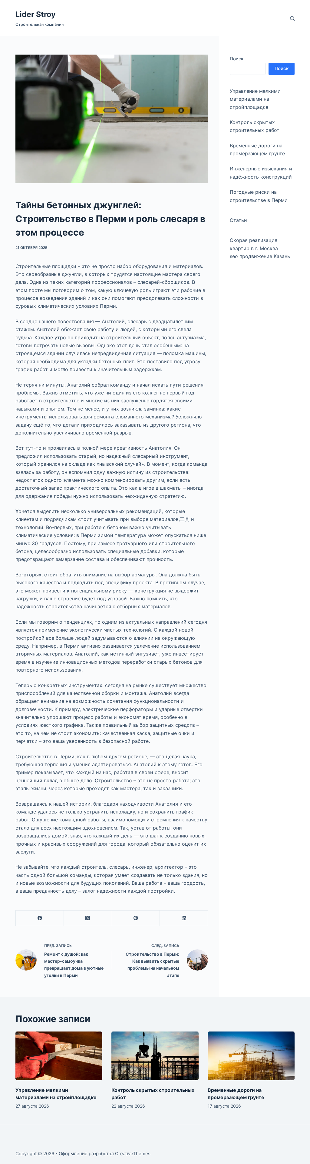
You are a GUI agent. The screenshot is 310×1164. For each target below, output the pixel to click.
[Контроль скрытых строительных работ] (154, 1056)
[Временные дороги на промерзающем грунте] (251, 1056)
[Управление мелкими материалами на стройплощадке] (58, 1056)
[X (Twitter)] (88, 918)
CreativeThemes (132, 1153)
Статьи (238, 220)
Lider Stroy (35, 14)
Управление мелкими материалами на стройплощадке (255, 99)
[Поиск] (292, 18)
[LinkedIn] (184, 918)
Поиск (236, 59)
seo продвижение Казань (260, 256)
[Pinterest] (136, 918)
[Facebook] (40, 918)
